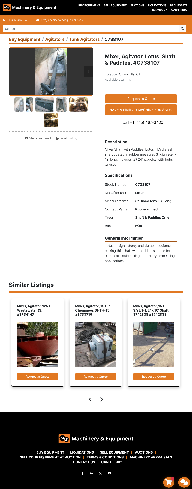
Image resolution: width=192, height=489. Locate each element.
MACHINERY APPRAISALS (151, 457)
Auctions (137, 5)
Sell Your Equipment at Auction (50, 457)
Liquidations (157, 5)
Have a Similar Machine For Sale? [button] (141, 110)
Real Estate (178, 5)
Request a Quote (141, 99)
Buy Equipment (89, 5)
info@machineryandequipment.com (62, 20)
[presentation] (90, 400)
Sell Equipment (115, 5)
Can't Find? (179, 9)
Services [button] (158, 9)
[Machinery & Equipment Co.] (96, 438)
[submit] (182, 28)
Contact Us (84, 462)
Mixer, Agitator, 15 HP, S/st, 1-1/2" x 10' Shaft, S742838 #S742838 (94, 310)
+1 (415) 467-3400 (18, 20)
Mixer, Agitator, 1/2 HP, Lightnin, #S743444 (152, 308)
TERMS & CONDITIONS (105, 457)
